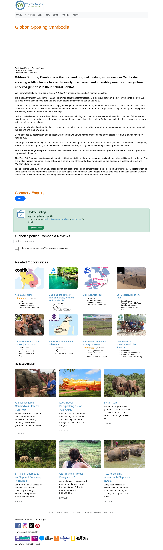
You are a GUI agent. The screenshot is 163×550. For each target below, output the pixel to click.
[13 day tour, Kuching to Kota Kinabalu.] (63, 326)
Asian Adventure (23, 295)
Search (78, 512)
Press (105, 512)
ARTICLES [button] (66, 15)
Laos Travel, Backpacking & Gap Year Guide (70, 406)
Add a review (29, 241)
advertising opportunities (56, 219)
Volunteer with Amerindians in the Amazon (126, 344)
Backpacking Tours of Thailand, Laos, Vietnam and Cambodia (61, 298)
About (51, 512)
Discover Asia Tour (92, 295)
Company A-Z (87, 512)
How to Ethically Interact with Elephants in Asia (117, 477)
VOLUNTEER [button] (30, 15)
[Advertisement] (81, 48)
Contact (111, 512)
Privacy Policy (69, 512)
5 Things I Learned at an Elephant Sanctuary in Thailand (28, 477)
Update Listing (36, 228)
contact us (76, 219)
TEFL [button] (48, 15)
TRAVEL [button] (19, 15)
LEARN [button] (56, 15)
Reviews (18, 241)
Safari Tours (111, 402)
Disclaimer (58, 512)
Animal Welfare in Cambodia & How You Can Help (27, 406)
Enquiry (20, 198)
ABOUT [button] (76, 15)
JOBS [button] (40, 15)
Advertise (97, 512)
